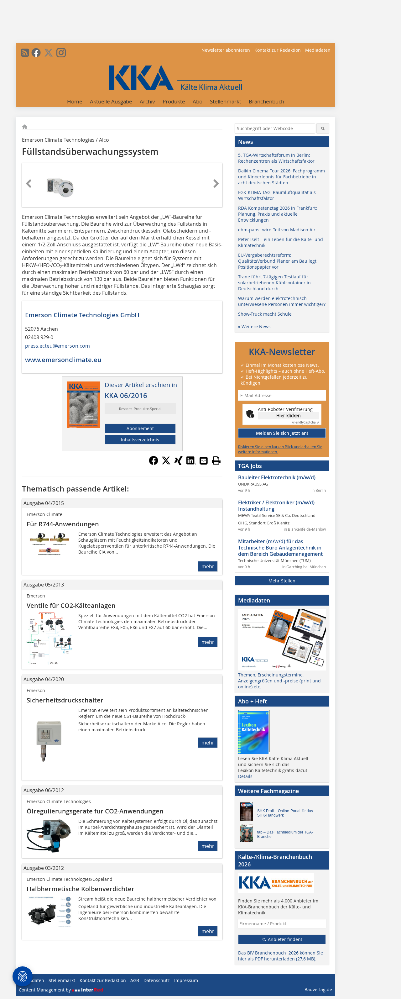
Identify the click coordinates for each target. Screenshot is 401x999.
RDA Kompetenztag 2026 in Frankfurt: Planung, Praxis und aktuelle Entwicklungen (277, 214)
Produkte (174, 101)
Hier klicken (288, 415)
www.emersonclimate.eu (63, 359)
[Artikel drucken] (216, 460)
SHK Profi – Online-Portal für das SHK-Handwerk (285, 813)
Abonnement (140, 428)
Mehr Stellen (281, 581)
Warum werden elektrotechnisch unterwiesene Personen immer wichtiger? (281, 301)
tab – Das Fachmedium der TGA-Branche (285, 834)
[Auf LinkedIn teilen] (191, 463)
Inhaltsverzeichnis (140, 440)
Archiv (147, 101)
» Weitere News (254, 326)
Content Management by (45, 990)
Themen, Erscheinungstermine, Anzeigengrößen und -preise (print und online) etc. (279, 681)
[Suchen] (323, 128)
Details (245, 776)
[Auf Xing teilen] (178, 463)
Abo (197, 101)
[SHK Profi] (248, 813)
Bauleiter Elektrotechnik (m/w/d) (276, 477)
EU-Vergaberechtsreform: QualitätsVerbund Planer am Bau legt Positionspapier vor (277, 261)
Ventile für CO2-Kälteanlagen (71, 605)
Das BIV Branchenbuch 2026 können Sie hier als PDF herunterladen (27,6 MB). (280, 956)
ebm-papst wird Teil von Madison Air (276, 230)
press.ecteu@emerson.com (57, 345)
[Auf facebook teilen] (153, 463)
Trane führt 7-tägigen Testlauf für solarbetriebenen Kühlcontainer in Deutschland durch (274, 283)
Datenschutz (156, 980)
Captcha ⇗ (305, 422)
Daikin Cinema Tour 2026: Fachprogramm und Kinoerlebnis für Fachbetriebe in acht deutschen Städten (281, 177)
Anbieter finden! (284, 939)
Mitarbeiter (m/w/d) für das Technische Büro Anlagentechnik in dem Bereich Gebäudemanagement (280, 547)
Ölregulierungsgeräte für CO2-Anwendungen (95, 811)
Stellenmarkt (225, 101)
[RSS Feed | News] (25, 52)
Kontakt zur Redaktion (277, 50)
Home (74, 101)
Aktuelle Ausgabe (111, 101)
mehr (207, 566)
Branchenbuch (266, 101)
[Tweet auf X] (166, 463)
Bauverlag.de (318, 989)
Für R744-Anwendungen (63, 524)
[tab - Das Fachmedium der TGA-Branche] (248, 834)
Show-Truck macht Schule (265, 314)
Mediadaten (318, 50)
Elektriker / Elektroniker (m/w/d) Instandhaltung (276, 505)
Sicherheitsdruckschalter (65, 700)
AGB (134, 980)
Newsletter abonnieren (225, 50)
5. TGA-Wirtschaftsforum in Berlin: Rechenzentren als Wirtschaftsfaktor (276, 158)
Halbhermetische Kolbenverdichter (80, 889)
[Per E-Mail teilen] (203, 460)
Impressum (186, 980)
